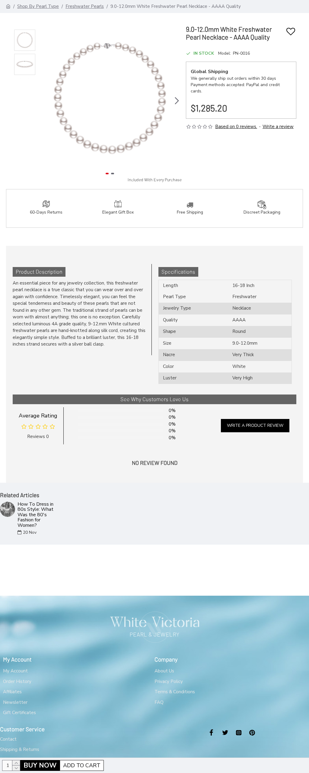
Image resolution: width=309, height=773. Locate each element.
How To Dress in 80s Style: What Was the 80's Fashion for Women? (35, 515)
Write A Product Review (255, 425)
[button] (43, 101)
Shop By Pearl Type (38, 6)
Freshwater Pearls (84, 6)
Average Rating (38, 415)
